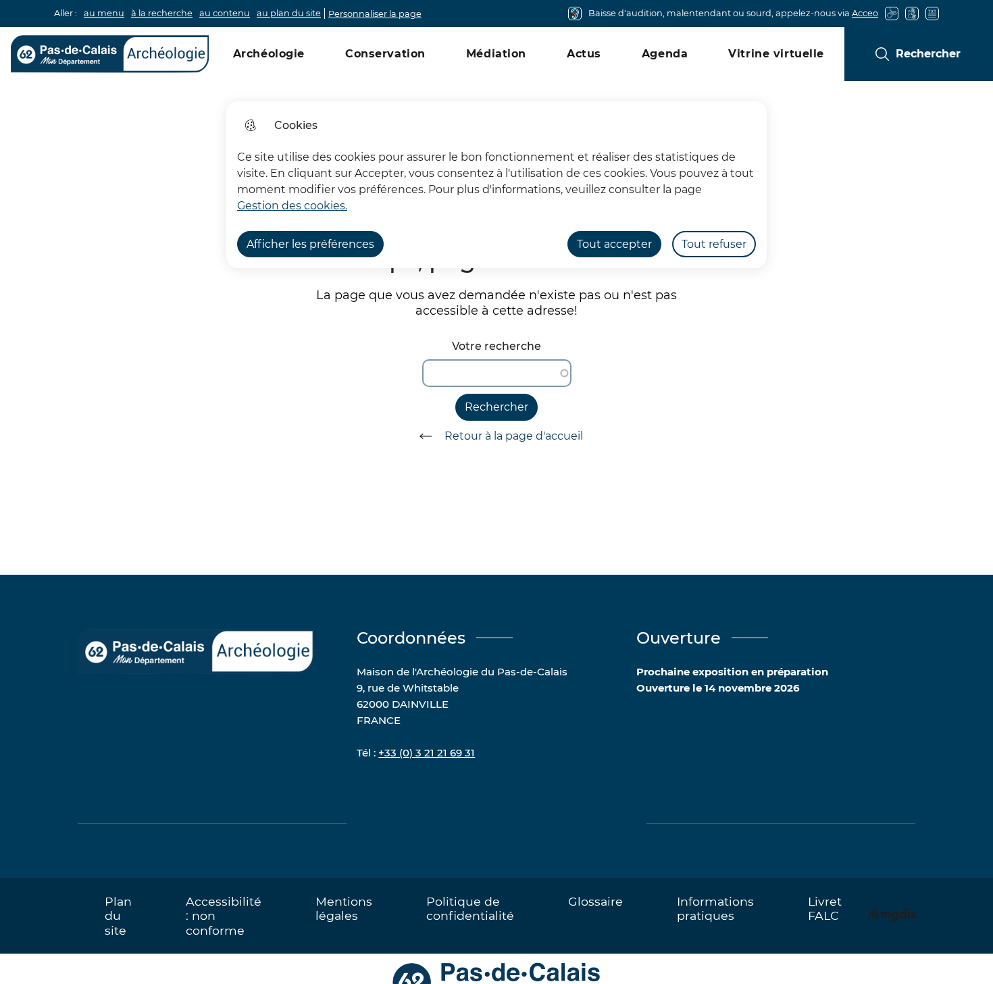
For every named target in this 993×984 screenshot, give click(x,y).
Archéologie (269, 53)
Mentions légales (343, 908)
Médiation (496, 53)
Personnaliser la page (375, 14)
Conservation (385, 53)
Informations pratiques (715, 908)
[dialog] (496, 184)
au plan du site (289, 13)
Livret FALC (825, 908)
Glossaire (595, 901)
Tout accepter (614, 244)
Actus (584, 53)
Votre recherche (496, 346)
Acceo (865, 13)
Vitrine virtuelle (776, 53)
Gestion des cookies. (292, 205)
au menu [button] (104, 13)
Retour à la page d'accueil (513, 436)
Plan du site (118, 915)
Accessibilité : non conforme (223, 915)
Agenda (665, 53)
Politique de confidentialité (470, 908)
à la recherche (162, 13)
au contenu (224, 13)
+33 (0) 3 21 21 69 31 (426, 752)
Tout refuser (714, 244)
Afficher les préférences (310, 244)
